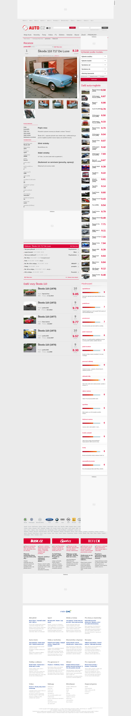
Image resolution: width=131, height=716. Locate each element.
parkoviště (27, 46)
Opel (68, 522)
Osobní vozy (50, 690)
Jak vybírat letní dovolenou (91, 623)
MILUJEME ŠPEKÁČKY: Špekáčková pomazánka (93, 633)
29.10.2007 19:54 (36, 263)
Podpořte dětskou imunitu (72, 664)
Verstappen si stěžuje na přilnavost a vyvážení (37, 650)
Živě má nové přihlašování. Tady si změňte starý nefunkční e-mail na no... (93, 672)
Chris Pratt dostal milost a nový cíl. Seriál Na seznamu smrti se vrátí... (55, 655)
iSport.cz (42, 20)
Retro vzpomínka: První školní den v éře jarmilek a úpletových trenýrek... (93, 627)
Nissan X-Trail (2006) (96, 237)
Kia (46, 530)
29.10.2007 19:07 (35, 269)
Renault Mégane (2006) (96, 160)
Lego (67, 691)
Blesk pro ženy (64, 20)
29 (39, 337)
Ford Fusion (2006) (96, 212)
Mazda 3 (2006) (94, 103)
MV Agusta (67, 531)
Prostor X (31, 686)
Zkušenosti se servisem (30, 137)
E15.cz (36, 20)
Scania (49, 533)
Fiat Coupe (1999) (95, 256)
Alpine (44, 526)
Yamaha (37, 534)
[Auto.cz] (34, 30)
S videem (102, 76)
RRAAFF (74, 263)
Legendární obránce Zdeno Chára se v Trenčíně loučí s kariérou (37, 691)
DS (51, 528)
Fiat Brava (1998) (95, 173)
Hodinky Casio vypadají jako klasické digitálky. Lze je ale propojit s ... (56, 649)
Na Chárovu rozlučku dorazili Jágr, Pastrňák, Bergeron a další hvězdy (36, 694)
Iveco (29, 530)
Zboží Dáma (50, 691)
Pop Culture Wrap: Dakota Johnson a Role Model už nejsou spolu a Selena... (56, 673)
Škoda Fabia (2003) (96, 128)
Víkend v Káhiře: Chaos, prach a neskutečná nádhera (36, 669)
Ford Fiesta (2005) (95, 193)
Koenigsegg (51, 530)
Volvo (32, 534)
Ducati (54, 528)
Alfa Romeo (35, 526)
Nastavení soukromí (41, 712)
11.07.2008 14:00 (36, 255)
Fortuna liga (32, 688)
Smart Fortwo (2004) (96, 275)
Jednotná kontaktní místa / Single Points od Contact (67, 712)
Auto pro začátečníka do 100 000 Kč (55, 698)
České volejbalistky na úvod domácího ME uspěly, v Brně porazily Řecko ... (56, 628)
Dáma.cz (86, 20)
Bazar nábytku (69, 701)
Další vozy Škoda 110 (35, 283)
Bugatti (71, 526)
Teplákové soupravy (70, 696)
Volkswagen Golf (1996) (96, 116)
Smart (60, 533)
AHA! (30, 20)
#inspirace (50, 664)
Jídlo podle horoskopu (95, 644)
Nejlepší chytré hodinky (54, 642)
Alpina (40, 526)
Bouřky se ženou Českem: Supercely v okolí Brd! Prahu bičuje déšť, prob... (37, 628)
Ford (49, 522)
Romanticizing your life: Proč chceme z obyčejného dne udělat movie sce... (56, 670)
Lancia (76, 530)
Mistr (75, 252)
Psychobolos (73, 249)
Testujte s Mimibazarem (71, 686)
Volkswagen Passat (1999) (96, 97)
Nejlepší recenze (93, 76)
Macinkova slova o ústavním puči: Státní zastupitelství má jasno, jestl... (74, 631)
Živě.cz (72, 20)
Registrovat (104, 29)
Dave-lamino (46, 321)
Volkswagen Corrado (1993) (96, 148)
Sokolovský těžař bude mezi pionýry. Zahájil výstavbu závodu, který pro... (74, 650)
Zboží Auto (50, 700)
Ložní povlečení (69, 700)
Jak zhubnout (69, 620)
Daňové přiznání (70, 642)
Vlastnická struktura (51, 712)
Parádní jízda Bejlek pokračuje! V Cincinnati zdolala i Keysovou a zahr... (56, 631)
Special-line (45, 293)
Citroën (26, 528)
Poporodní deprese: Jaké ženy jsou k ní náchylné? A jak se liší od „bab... (74, 671)
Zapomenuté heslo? (94, 29)
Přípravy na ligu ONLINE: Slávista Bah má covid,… (72, 555)
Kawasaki (41, 530)
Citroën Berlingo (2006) (94, 180)
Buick (75, 526)
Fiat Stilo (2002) (95, 186)
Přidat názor (59, 46)
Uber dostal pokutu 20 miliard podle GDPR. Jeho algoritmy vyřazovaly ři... (74, 647)
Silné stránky (27, 133)
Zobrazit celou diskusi (73, 277)
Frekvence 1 (87, 691)
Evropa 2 (87, 693)
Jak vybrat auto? (51, 703)
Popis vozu (26, 131)
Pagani (80, 531)
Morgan (62, 531)
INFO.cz (35, 622)
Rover (41, 533)
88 (39, 323)
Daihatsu (43, 528)
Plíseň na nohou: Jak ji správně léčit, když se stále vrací (74, 674)
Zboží (83, 35)
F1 (56, 35)
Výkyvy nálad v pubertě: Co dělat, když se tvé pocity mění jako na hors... (93, 669)
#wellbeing (57, 664)
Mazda (31, 531)
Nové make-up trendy (77, 622)
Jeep (37, 530)
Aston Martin (50, 526)
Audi (62, 522)
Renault (74, 522)
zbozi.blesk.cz (51, 693)
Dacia (30, 528)
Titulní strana (27, 38)
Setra (56, 533)
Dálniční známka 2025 (38, 644)
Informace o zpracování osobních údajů (84, 711)
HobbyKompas (51, 696)
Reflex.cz (79, 20)
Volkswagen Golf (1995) (96, 135)
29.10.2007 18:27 (34, 272)
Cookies (96, 711)
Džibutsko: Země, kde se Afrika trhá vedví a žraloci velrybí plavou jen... (37, 672)
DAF (39, 528)
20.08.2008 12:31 (35, 249)
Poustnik (74, 272)
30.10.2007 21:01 (33, 258)
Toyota (80, 522)
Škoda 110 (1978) (47, 288)
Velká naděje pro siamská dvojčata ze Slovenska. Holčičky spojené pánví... (93, 630)
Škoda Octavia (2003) (96, 90)
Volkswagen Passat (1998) (96, 122)
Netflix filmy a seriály (34, 666)
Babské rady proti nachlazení (73, 666)
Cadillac (80, 526)
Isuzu (25, 530)
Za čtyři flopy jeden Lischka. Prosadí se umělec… (57, 556)
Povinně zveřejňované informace (87, 712)
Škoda (25, 522)
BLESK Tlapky (33, 664)
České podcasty (88, 688)
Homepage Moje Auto (37, 38)
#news (62, 664)
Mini (52, 531)
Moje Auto (27, 35)
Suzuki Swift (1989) (96, 167)
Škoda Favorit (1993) (96, 199)
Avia (59, 526)
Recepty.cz (55, 20)
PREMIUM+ (92, 35)
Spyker (64, 533)
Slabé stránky (27, 135)
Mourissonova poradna (91, 664)
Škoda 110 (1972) (47, 302)
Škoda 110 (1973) (47, 330)
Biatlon (58, 620)
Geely (73, 528)
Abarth (25, 526)
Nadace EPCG (78, 644)
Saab (45, 533)
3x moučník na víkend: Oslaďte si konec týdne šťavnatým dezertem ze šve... (93, 650)
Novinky (37, 35)
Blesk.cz (25, 20)
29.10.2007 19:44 (32, 266)
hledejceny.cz (51, 686)
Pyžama (68, 693)
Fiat (63, 528)
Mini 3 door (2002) (95, 262)
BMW (57, 522)
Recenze (28, 43)
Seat (53, 533)
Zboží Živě (50, 688)
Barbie (67, 690)
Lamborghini (70, 530)
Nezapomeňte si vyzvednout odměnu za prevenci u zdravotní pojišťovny (74, 677)
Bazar (77, 35)
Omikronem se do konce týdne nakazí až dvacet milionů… (87, 557)
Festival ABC (93, 666)
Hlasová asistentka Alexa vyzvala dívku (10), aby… (30, 556)
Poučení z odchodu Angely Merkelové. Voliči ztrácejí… (100, 556)
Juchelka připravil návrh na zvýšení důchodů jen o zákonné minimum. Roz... (74, 653)
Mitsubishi (56, 531)
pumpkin (74, 266)
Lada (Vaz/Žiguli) (62, 530)
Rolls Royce (36, 533)
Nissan (72, 531)
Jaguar (33, 530)
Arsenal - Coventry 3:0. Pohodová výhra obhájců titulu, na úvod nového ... (56, 625)
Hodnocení (86, 283)
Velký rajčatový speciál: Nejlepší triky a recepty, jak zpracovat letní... (93, 647)
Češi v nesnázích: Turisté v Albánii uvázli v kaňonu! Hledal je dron (73, 628)
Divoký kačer (40, 664)
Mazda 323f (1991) (95, 250)
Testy (44, 35)
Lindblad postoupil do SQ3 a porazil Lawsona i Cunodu (36, 647)
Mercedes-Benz (40, 522)
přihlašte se (56, 55)
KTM (56, 530)
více (92, 20)
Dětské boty (68, 698)
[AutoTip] (106, 35)
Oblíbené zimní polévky (91, 642)
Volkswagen (31, 522)
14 (39, 295)
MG (49, 531)
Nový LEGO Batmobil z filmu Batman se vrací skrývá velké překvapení (93, 675)
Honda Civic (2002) (96, 141)
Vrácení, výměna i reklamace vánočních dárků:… (44, 559)
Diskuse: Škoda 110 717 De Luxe (38, 246)
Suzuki (80, 533)
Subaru (76, 533)
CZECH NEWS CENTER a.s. (53, 708)
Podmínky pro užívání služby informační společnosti (64, 711)
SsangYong (70, 533)
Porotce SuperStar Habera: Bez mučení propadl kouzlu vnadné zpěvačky (73, 625)
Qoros (25, 533)
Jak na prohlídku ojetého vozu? (54, 695)
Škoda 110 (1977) (47, 316)
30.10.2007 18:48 (31, 260)
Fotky (25, 127)
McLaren (36, 531)
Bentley (63, 526)
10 (39, 351)
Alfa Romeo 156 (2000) (95, 269)
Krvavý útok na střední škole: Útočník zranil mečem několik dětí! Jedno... (37, 625)
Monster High (69, 688)
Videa (50, 35)
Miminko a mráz (96, 622)
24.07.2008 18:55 (34, 252)
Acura (29, 526)
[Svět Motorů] (103, 35)
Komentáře (26, 129)
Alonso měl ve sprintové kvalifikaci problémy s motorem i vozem (36, 653)
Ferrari (59, 528)
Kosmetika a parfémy (70, 695)
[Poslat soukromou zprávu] (36, 46)
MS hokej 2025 (51, 620)
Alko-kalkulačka (33, 642)
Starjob (86, 686)
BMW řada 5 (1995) (95, 231)
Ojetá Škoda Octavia (52, 701)
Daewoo (35, 528)
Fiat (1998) (95, 205)
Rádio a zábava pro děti (90, 690)
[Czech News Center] (68, 611)
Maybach (26, 531)
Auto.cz (49, 20)
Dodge (48, 528)
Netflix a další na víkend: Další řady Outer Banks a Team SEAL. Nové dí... (56, 652)
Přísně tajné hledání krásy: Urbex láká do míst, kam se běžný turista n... (37, 675)
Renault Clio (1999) (96, 224)
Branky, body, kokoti (40, 686)
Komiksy (87, 666)
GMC (77, 528)
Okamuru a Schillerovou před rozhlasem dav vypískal (35, 697)
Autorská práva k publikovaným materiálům (42, 711)
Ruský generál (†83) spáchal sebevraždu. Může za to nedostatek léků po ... (37, 631)
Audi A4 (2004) (96, 109)
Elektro (61, 35)
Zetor (41, 534)
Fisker (66, 528)
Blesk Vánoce (32, 620)
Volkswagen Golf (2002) (96, 154)
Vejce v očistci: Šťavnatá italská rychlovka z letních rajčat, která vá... (93, 653)
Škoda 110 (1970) (47, 344)
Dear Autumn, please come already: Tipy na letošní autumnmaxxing (55, 668)
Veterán (69, 35)
